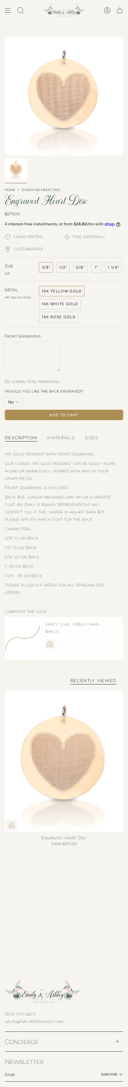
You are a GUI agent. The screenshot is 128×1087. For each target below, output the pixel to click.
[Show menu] (8, 10)
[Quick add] (11, 825)
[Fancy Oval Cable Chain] (22, 638)
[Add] (50, 644)
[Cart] (119, 10)
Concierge (22, 1041)
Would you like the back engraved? (44, 391)
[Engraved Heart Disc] (64, 761)
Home (10, 189)
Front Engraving (23, 336)
